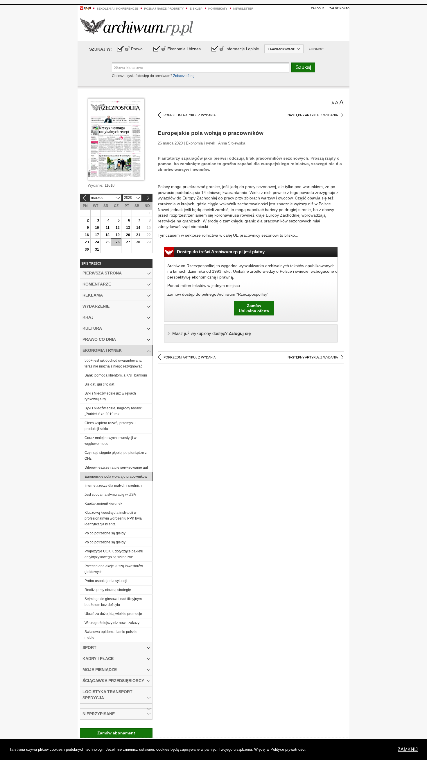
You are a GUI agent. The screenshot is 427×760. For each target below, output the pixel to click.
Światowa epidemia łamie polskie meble (111, 635)
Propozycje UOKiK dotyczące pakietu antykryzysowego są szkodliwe (114, 554)
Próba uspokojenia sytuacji (106, 581)
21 (138, 235)
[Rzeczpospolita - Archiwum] (136, 26)
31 (97, 249)
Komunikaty (217, 8)
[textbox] (200, 67)
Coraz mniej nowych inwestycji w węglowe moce (111, 441)
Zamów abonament (116, 733)
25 (107, 242)
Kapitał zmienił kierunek (103, 504)
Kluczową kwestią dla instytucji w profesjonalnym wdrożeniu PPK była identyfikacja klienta (113, 518)
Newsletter (243, 8)
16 (87, 235)
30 (87, 249)
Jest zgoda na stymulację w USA (110, 495)
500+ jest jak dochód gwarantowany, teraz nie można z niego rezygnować (113, 363)
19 (118, 235)
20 (128, 235)
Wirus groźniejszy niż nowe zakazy (112, 623)
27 (128, 242)
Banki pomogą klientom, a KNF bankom (116, 375)
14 (138, 228)
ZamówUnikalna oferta (254, 308)
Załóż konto (339, 8)
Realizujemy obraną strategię (108, 590)
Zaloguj (317, 8)
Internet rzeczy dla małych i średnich (113, 486)
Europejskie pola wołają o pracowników (116, 476)
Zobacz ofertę (184, 76)
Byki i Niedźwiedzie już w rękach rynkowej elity (110, 396)
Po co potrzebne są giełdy (105, 533)
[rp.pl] (85, 8)
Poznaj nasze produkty (164, 8)
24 (97, 242)
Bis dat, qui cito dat (99, 384)
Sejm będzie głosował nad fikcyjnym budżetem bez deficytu (113, 602)
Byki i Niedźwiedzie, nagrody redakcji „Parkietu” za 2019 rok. (114, 411)
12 (118, 228)
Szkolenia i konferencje (117, 8)
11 (108, 228)
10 (97, 228)
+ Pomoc (316, 49)
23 (87, 242)
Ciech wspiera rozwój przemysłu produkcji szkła (110, 426)
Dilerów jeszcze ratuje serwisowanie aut (116, 467)
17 (97, 235)
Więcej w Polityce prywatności (279, 749)
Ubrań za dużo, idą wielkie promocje (113, 614)
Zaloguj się (211, 333)
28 (138, 242)
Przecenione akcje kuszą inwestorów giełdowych (114, 569)
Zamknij (408, 749)
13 (128, 228)
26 (118, 242)
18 (107, 235)
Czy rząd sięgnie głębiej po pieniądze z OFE (116, 456)
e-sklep (196, 8)
